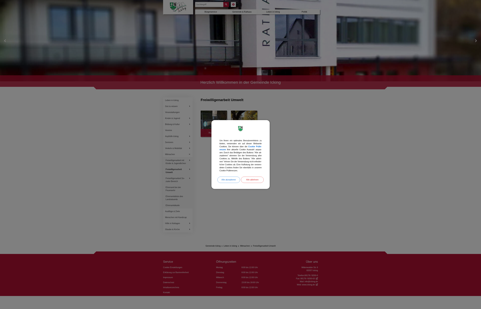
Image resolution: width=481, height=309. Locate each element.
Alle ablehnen (252, 180)
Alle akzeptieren (228, 180)
